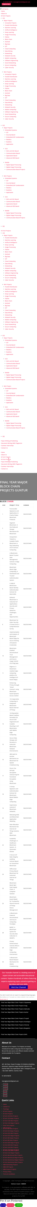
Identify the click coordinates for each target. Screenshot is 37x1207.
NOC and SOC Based (12, 151)
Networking (8, 53)
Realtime (9, 142)
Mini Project (7, 386)
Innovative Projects (10, 23)
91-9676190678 (6, 1076)
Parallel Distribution (11, 25)
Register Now (10, 1205)
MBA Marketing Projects (10, 1164)
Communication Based (13, 153)
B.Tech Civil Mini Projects (10, 1147)
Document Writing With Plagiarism (11, 443)
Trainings (6, 1109)
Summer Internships (7, 445)
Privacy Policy (7, 1172)
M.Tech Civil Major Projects (11, 1153)
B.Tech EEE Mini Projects (10, 1140)
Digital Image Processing (13, 167)
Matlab (7, 162)
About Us (4, 13)
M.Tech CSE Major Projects (11, 1123)
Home (3, 11)
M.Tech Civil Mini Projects (11, 1150)
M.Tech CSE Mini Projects (10, 1121)
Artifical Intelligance (11, 30)
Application (9, 144)
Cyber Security (9, 67)
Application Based (11, 156)
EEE (4, 226)
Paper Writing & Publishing (9, 441)
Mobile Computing (10, 58)
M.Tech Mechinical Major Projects (13, 1160)
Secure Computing (10, 65)
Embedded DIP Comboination (15, 137)
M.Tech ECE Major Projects (11, 1135)
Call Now (3, 1205)
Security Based (10, 135)
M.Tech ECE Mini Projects (10, 1133)
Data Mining (8, 51)
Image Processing (10, 34)
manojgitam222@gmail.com (10, 1081)
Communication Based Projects (15, 169)
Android (7, 42)
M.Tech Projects (6, 231)
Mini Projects (8, 72)
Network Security (10, 56)
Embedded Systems (11, 130)
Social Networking (10, 63)
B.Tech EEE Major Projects (11, 1138)
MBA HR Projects (8, 1167)
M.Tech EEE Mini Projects (10, 1145)
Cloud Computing (10, 49)
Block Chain (8, 39)
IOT (6, 46)
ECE (4, 125)
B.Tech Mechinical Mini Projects (12, 1155)
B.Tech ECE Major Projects (11, 1131)
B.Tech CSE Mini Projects (10, 1116)
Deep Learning (9, 32)
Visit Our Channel (18, 987)
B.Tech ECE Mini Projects (10, 1128)
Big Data (7, 44)
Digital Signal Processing (13, 165)
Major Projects (8, 20)
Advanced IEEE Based (12, 158)
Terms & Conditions (9, 1174)
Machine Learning (10, 27)
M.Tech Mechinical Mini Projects (13, 1162)
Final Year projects (8, 1125)
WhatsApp (19, 1205)
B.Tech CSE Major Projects (11, 1118)
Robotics (8, 139)
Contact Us (4, 448)
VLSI (6, 148)
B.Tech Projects (6, 16)
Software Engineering (11, 60)
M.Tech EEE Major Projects (11, 1143)
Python (7, 37)
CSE (4, 18)
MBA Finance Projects (9, 1169)
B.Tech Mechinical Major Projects (13, 1157)
